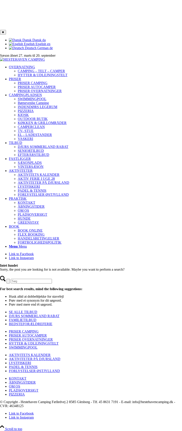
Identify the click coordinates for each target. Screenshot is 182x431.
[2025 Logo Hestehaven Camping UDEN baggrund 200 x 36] (22, 59)
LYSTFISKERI (20, 363)
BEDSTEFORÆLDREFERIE (30, 324)
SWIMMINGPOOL (23, 347)
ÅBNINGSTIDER (22, 382)
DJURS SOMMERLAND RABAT (34, 316)
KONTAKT (17, 378)
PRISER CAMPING (32, 83)
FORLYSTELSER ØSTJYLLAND (34, 371)
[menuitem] (95, 71)
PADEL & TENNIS (23, 367)
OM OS (14, 386)
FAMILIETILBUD (22, 320)
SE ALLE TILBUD (23, 312)
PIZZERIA (17, 394)
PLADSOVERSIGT (23, 390)
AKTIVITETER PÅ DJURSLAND (34, 359)
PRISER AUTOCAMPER (37, 87)
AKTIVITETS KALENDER (30, 355)
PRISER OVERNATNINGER (40, 91)
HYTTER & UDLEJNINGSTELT (34, 343)
